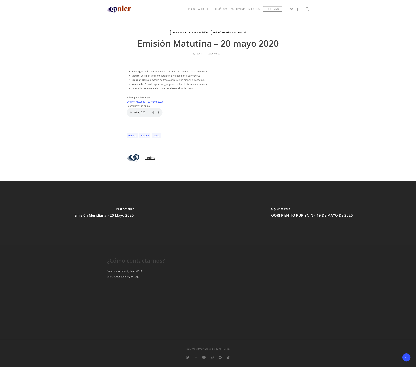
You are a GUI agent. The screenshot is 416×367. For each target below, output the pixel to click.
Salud (156, 135)
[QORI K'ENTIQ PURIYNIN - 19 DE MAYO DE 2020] (312, 213)
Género (132, 135)
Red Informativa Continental (229, 32)
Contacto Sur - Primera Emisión (190, 32)
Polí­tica (145, 135)
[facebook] (297, 9)
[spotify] (220, 357)
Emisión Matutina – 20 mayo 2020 (145, 101)
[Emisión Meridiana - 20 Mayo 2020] (104, 213)
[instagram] (212, 357)
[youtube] (204, 357)
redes (199, 53)
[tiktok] (228, 357)
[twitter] (292, 9)
